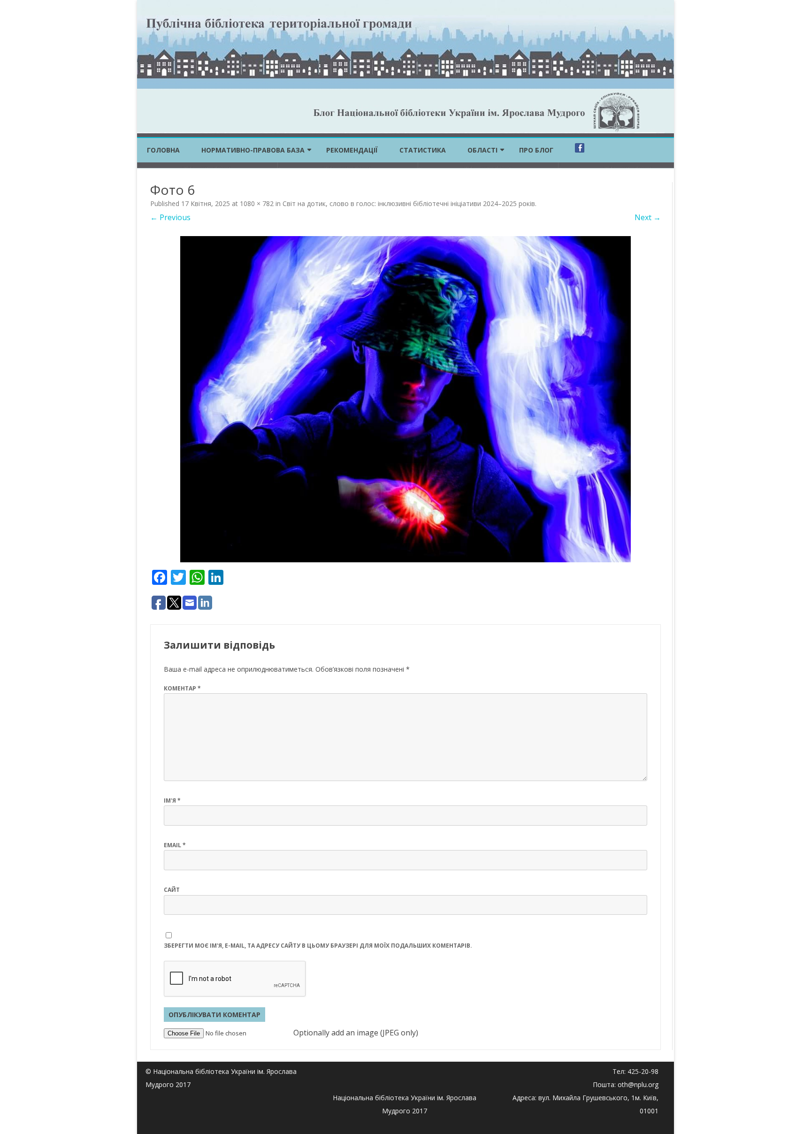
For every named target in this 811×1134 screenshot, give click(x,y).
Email (175, 845)
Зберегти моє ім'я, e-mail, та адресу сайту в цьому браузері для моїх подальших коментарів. (318, 946)
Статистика (422, 150)
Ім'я (172, 801)
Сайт (172, 890)
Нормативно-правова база (253, 150)
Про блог (536, 150)
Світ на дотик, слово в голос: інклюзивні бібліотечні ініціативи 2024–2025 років (409, 203)
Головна (163, 150)
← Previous (170, 217)
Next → (648, 217)
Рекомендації (352, 150)
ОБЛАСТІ (482, 150)
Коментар (182, 688)
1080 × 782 (257, 203)
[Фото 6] (405, 399)
